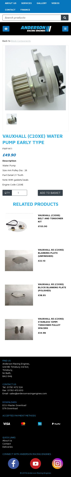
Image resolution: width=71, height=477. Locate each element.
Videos (55, 3)
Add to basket (50, 192)
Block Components (21, 40)
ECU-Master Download (14, 405)
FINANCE (25, 9)
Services (26, 3)
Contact (10, 9)
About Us (10, 3)
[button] (9, 94)
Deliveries (7, 446)
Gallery (42, 3)
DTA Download (10, 408)
